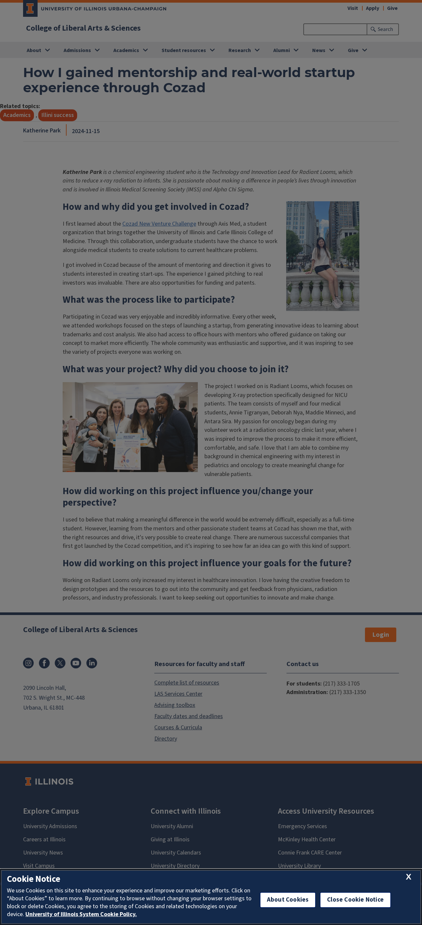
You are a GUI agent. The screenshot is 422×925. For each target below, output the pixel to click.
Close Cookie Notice (355, 899)
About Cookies (288, 899)
